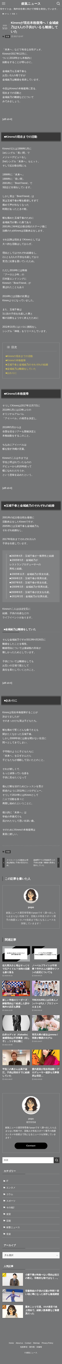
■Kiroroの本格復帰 (16, 360)
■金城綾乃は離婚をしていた (21, 369)
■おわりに (11, 373)
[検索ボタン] (58, 3)
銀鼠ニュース (31, 3)
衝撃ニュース (13, 1227)
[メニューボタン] (3, 3)
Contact (31, 1145)
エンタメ (10, 1187)
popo (31, 907)
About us (19, 1343)
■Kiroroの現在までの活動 (19, 356)
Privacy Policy (47, 1343)
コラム (9, 1194)
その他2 (10, 1207)
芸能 (8, 1221)
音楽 (7, 36)
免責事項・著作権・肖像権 (31, 1347)
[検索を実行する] (57, 1160)
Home (11, 1343)
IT (7, 1181)
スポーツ (10, 1201)
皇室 (8, 1214)
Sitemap (36, 1343)
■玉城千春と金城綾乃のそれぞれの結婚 (27, 364)
